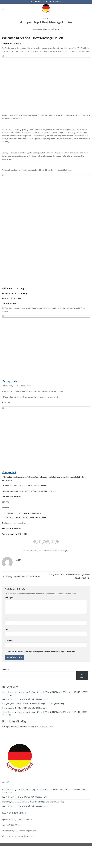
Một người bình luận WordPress (15, 726)
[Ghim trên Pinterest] (53, 542)
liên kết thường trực (62, 551)
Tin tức (46, 18)
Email (7, 629)
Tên (7, 618)
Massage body (9, 381)
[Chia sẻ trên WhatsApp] (35, 542)
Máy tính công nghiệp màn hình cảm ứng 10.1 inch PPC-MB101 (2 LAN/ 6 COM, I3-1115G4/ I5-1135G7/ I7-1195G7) (45, 791)
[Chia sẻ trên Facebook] (39, 542)
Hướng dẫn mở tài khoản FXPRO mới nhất (24, 576)
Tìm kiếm (5, 669)
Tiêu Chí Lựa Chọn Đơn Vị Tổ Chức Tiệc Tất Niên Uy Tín (25, 699)
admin (57, 29)
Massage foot (9, 472)
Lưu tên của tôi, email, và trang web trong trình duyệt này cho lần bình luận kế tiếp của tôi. (42, 652)
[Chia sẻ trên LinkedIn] (57, 542)
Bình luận (9, 598)
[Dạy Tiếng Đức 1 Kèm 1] (46, 9)
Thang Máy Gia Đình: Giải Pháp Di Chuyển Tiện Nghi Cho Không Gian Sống (33, 703)
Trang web (8, 640)
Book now (6, 402)
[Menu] (3, 9)
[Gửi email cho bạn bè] (48, 542)
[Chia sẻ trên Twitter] (44, 542)
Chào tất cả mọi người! (43, 726)
